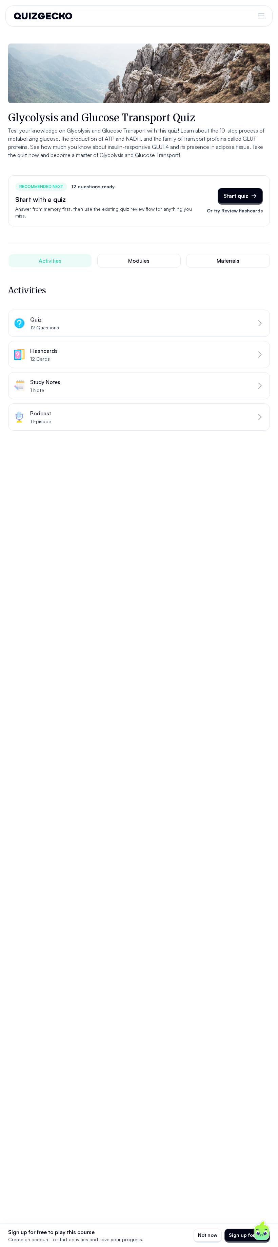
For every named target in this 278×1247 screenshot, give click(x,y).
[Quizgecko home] (43, 16)
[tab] (50, 260)
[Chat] (262, 1231)
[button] (139, 323)
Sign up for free (247, 1235)
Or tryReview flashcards (235, 210)
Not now (207, 1235)
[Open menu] (261, 16)
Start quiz (235, 195)
